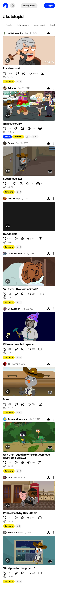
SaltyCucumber (15, 33)
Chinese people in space (18, 344)
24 (19, 357)
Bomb (6, 399)
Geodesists (10, 233)
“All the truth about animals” (20, 289)
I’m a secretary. (12, 123)
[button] (5, 73)
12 (19, 302)
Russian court (11, 68)
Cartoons (8, 81)
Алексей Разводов (17, 419)
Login (49, 5)
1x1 (9, 364)
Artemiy (12, 88)
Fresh (52, 25)
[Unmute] (7, 60)
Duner (11, 143)
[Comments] (24, 73)
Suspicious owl (12, 178)
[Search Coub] (12, 5)
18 (19, 192)
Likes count (23, 25)
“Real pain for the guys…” (19, 568)
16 (19, 81)
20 (35, 136)
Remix (7, 137)
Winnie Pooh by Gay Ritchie (20, 513)
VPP (10, 477)
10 (19, 247)
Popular (9, 25)
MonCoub (12, 533)
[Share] (48, 33)
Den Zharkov (14, 309)
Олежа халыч (15, 254)
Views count (39, 25)
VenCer (11, 198)
